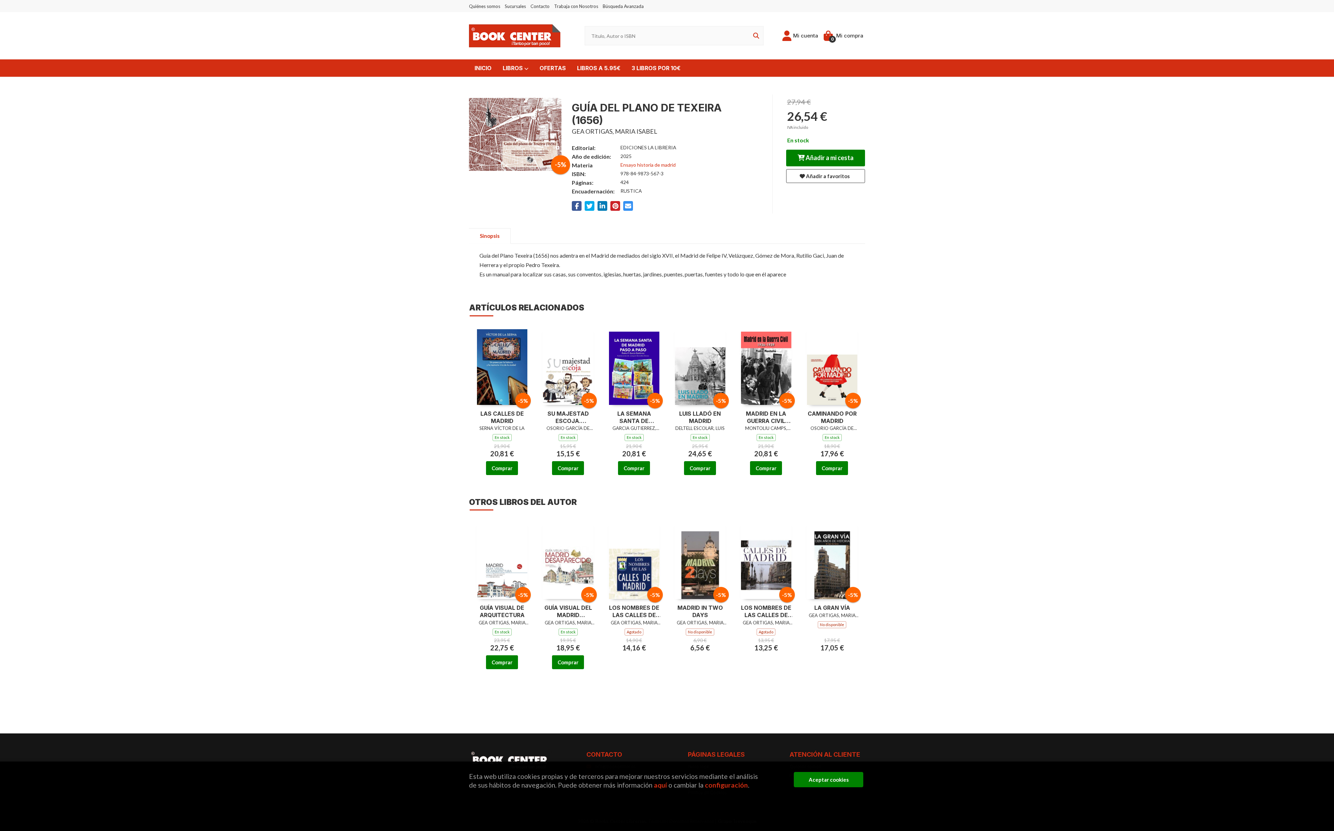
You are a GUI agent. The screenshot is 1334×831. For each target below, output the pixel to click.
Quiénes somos (484, 6)
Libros (513, 68)
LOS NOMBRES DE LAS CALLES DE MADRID (634, 611)
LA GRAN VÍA (832, 607)
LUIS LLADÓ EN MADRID (700, 417)
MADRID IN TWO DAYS (700, 611)
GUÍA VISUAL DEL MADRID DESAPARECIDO (568, 611)
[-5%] (502, 365)
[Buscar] (755, 35)
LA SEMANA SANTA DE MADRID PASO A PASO (634, 417)
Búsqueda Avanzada (623, 6)
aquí (660, 785)
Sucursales (515, 6)
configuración (726, 785)
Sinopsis (490, 236)
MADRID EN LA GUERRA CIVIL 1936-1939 (766, 417)
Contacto (540, 6)
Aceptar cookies (829, 779)
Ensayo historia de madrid (648, 165)
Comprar (502, 468)
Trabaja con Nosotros (576, 6)
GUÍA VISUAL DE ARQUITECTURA (502, 611)
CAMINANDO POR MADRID (832, 417)
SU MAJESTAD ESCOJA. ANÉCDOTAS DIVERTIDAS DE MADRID (568, 417)
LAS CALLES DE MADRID (502, 417)
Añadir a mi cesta (829, 157)
